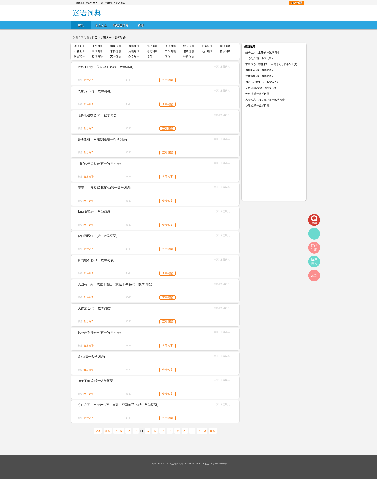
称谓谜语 (97, 56)
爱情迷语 (170, 46)
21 (192, 430)
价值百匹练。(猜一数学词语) (97, 236)
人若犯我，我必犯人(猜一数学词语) (265, 99)
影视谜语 (79, 56)
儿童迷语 (97, 46)
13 (136, 430)
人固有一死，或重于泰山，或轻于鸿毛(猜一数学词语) (115, 284)
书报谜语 (170, 51)
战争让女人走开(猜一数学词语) (262, 52)
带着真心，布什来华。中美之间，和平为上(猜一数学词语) (272, 65)
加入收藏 (296, 2)
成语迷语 (133, 46)
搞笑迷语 (152, 46)
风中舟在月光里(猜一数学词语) (99, 332)
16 (155, 430)
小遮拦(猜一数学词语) (257, 105)
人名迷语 (79, 51)
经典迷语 (188, 56)
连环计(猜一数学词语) (257, 93)
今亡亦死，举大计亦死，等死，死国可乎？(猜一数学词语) (118, 405)
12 (128, 430)
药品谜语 (206, 51)
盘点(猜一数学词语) (91, 356)
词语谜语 (97, 51)
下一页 (202, 430)
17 (162, 430)
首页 (81, 25)
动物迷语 (79, 46)
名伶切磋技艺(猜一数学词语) (97, 115)
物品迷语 (188, 46)
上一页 (118, 430)
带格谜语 (115, 51)
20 (184, 430)
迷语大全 (100, 25)
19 (177, 430)
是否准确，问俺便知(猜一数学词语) (102, 139)
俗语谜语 (188, 51)
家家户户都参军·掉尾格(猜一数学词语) (104, 187)
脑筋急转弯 (121, 25)
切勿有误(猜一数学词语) (94, 211)
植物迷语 (225, 46)
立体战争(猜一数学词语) (259, 76)
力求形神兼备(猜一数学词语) (261, 81)
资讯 (141, 25)
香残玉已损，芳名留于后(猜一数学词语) (105, 67)
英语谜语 (115, 56)
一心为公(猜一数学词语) (259, 58)
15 (147, 430)
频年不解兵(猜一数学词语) (96, 380)
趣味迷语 (115, 46)
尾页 (213, 430)
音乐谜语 (225, 51)
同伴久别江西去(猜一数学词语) (99, 163)
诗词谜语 (152, 51)
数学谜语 (120, 37)
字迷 (167, 56)
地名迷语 (206, 46)
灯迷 (149, 56)
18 (169, 430)
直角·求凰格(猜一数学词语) (260, 87)
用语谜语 (133, 51)
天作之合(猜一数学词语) (94, 308)
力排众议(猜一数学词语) (259, 70)
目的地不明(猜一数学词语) (96, 260)
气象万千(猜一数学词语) (94, 91)
